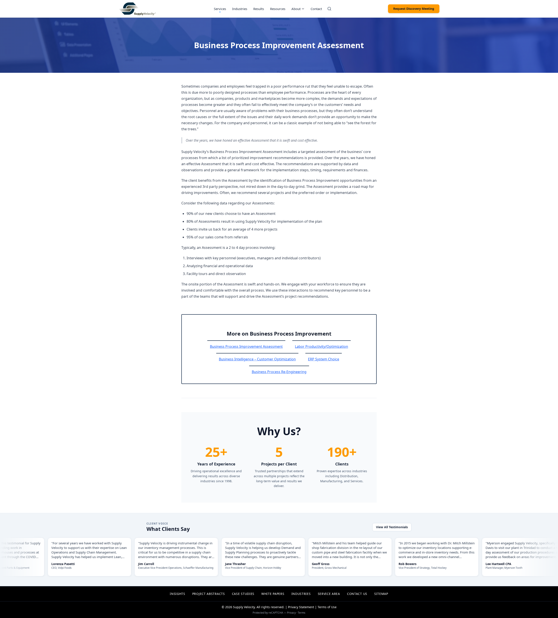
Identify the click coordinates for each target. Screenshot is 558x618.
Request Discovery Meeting (413, 9)
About (296, 9)
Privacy (291, 613)
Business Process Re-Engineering (279, 371)
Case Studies (243, 594)
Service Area (329, 594)
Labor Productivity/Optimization (321, 346)
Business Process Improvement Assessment (246, 346)
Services (220, 9)
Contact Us (357, 594)
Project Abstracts (208, 594)
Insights (177, 594)
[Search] (329, 9)
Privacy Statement (301, 607)
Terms (301, 613)
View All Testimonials (392, 527)
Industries (239, 9)
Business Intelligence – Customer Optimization (257, 359)
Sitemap (381, 594)
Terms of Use (327, 607)
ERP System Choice (323, 359)
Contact (316, 9)
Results (258, 9)
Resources (277, 9)
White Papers (272, 594)
